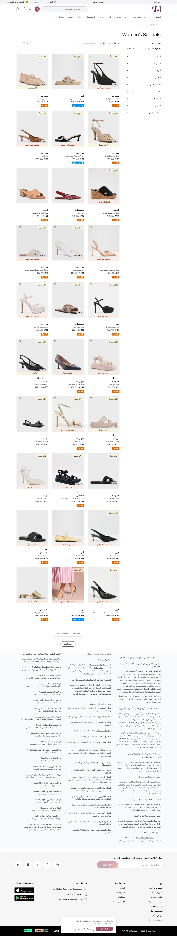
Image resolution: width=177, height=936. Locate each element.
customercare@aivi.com (70, 899)
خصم (147, 91)
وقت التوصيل (155, 112)
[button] (30, 9)
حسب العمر (155, 84)
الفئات (158, 56)
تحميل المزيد (68, 644)
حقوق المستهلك (157, 892)
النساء (158, 17)
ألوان (158, 70)
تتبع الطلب (121, 897)
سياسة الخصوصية (156, 901)
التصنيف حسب (26, 42)
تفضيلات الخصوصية (84, 929)
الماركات (157, 63)
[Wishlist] (90, 56)
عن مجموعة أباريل (156, 920)
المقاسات (156, 98)
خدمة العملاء (157, 2)
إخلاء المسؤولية (157, 897)
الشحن (122, 888)
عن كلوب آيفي (157, 915)
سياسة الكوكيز (157, 906)
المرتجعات (121, 892)
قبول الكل (104, 929)
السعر (158, 105)
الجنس (158, 77)
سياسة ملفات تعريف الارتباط (104, 923)
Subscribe (107, 864)
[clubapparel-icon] (37, 9)
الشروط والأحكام (156, 911)
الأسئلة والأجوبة (119, 901)
